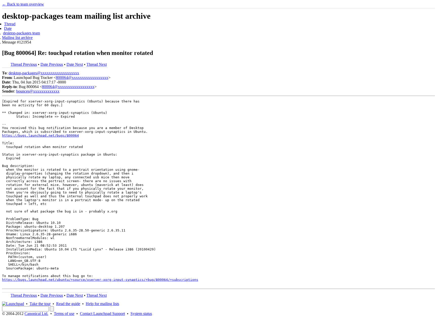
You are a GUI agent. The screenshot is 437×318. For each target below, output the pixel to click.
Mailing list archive (17, 37)
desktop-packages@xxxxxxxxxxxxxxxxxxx (44, 73)
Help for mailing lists (102, 304)
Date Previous (51, 64)
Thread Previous (24, 64)
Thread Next (96, 64)
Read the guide (68, 304)
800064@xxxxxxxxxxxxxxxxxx (82, 77)
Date (8, 28)
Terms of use (64, 313)
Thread (9, 24)
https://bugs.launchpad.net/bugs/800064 (40, 135)
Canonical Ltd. (36, 313)
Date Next (75, 64)
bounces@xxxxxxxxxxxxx (37, 91)
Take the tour (40, 304)
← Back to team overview (23, 4)
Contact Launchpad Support (102, 313)
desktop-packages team (21, 33)
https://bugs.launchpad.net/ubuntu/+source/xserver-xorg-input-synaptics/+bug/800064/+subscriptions (100, 280)
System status (141, 313)
